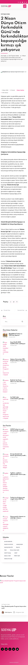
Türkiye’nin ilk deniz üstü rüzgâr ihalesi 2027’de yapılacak (17, 498)
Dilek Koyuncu (8, 612)
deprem (18, 547)
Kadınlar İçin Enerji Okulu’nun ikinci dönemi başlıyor (17, 381)
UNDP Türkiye (7, 553)
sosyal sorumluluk (8, 544)
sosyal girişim (19, 544)
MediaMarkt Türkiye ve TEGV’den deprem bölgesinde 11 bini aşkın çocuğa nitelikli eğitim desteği (15, 334)
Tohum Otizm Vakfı (14, 550)
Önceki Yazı (7, 310)
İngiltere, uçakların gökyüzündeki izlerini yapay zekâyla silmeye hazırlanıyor (18, 473)
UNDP (15, 553)
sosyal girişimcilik (8, 547)
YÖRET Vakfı (17, 555)
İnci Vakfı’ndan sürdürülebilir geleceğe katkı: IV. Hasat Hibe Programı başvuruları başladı (17, 398)
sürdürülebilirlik (8, 541)
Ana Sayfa (3, 56)
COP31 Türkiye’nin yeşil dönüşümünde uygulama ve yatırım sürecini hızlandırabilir (18, 430)
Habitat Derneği (8, 558)
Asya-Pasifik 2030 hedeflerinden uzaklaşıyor (17, 343)
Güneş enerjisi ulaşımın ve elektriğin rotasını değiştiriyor (17, 517)
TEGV (5, 550)
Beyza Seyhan (20, 90)
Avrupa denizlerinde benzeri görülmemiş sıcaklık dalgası (18, 454)
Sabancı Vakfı (7, 555)
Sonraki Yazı (21, 310)
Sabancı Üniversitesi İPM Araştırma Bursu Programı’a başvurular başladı (18, 360)
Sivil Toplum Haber (5, 14)
